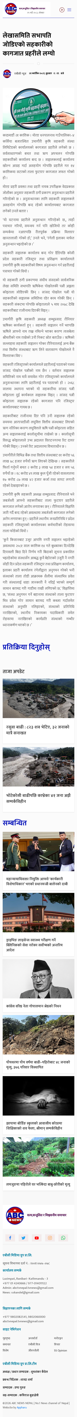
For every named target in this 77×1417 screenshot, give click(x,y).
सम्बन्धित (15, 823)
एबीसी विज (34, 1344)
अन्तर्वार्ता (32, 1338)
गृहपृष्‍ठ (6, 1338)
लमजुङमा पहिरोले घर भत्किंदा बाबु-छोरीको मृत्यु (38, 1184)
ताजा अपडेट (14, 671)
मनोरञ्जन (58, 1338)
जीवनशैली (33, 1350)
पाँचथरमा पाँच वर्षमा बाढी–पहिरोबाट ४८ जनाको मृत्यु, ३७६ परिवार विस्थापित (38, 1064)
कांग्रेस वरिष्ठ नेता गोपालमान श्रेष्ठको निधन (33, 1006)
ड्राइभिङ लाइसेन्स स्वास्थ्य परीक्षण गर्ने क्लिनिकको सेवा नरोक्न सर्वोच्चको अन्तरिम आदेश (34, 945)
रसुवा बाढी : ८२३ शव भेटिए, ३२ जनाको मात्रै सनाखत (37, 730)
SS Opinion (60, 1350)
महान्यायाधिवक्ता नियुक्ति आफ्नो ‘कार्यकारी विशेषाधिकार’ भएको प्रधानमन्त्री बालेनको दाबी (37, 881)
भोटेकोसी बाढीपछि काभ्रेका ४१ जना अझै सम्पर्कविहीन (38, 798)
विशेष (6, 1350)
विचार (57, 1344)
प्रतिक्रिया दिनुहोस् (26, 647)
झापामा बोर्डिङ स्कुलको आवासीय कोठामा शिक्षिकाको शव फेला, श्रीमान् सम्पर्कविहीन (34, 1125)
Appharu (22, 1407)
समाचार (7, 1344)
